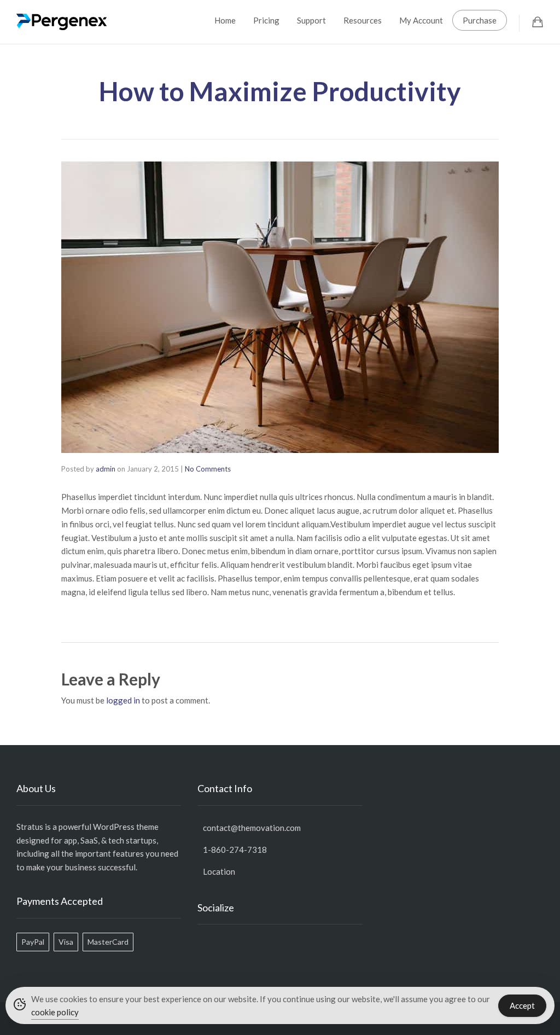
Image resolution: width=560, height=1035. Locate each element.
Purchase (480, 20)
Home (225, 20)
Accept (522, 1005)
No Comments (208, 468)
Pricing (266, 20)
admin (105, 468)
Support (311, 20)
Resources (362, 20)
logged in (123, 700)
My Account (421, 20)
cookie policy (55, 1012)
